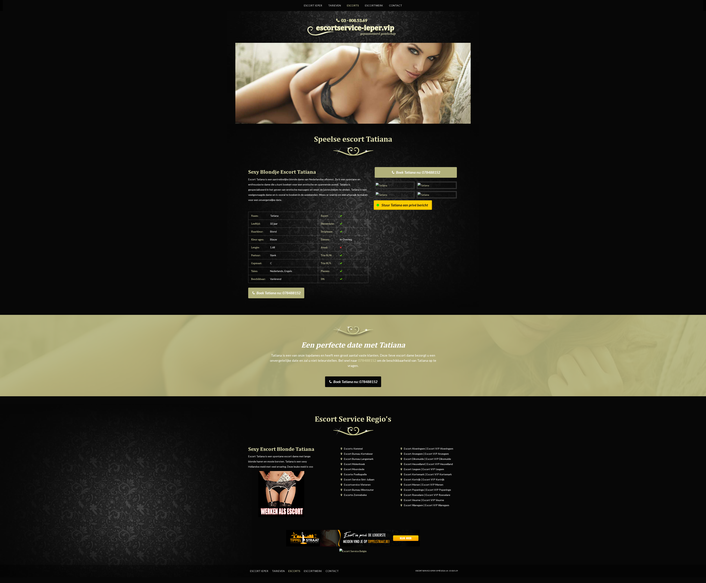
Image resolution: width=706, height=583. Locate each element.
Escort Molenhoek (354, 464)
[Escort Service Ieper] (353, 29)
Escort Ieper (313, 5)
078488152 (367, 360)
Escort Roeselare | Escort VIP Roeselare (427, 494)
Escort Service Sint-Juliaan (359, 479)
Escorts (353, 5)
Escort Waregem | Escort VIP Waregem (426, 505)
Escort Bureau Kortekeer (358, 453)
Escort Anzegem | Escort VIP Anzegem (426, 453)
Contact (395, 5)
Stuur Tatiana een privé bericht (404, 205)
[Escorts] (353, 537)
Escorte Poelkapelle (355, 474)
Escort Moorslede (354, 469)
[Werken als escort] (281, 493)
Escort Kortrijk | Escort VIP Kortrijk (424, 479)
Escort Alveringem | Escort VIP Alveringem (428, 448)
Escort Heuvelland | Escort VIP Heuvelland (428, 464)
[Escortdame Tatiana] (395, 185)
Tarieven (334, 5)
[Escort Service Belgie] (353, 550)
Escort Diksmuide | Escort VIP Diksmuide (427, 458)
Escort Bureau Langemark (358, 458)
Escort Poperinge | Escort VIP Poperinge (427, 489)
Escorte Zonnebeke (355, 494)
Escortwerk (374, 5)
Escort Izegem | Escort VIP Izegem (424, 469)
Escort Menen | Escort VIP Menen (423, 484)
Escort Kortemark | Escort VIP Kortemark (428, 474)
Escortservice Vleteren (357, 484)
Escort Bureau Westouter (359, 489)
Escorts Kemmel (353, 448)
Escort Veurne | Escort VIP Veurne (424, 500)
